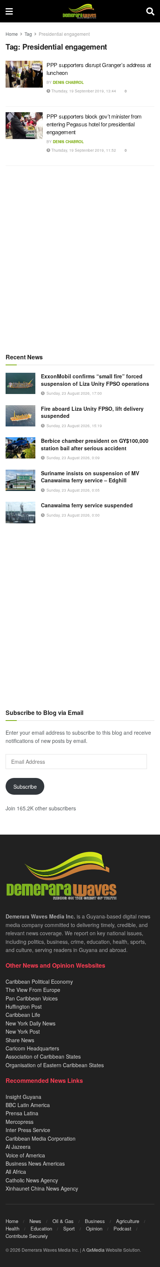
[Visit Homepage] (79, 11)
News (35, 1221)
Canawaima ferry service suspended (87, 505)
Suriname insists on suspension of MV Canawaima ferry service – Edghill (90, 476)
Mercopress (19, 1121)
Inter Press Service (28, 1130)
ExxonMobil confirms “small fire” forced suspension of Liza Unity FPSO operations (95, 379)
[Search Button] (150, 11)
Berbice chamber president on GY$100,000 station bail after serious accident (94, 444)
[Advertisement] (80, 259)
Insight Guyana (23, 1096)
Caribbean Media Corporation (41, 1138)
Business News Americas (35, 1163)
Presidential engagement (64, 34)
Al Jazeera (18, 1146)
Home (12, 34)
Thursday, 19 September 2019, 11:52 (83, 150)
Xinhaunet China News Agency (42, 1188)
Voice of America (25, 1155)
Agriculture (127, 1221)
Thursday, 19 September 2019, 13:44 (83, 91)
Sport (69, 1228)
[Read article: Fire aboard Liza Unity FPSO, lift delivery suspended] (20, 415)
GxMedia (95, 1249)
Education (41, 1228)
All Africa (16, 1171)
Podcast (122, 1228)
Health (12, 1228)
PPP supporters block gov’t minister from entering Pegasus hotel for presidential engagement (94, 124)
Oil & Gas (63, 1221)
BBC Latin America (28, 1105)
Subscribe (25, 786)
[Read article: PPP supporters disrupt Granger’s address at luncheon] (24, 74)
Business (95, 1221)
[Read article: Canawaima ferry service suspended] (20, 512)
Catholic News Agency (32, 1180)
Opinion (94, 1228)
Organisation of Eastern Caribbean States (55, 1065)
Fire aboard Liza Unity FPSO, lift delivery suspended (92, 412)
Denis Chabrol (68, 82)
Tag (28, 34)
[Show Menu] (9, 11)
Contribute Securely (27, 1235)
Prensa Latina (22, 1113)
